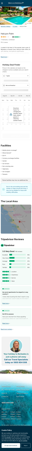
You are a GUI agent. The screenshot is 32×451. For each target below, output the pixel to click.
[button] (16, 15)
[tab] (5, 95)
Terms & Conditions (22, 393)
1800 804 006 (20, 362)
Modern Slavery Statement (23, 390)
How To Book (20, 396)
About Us (4, 393)
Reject (25, 445)
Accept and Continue (11, 445)
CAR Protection (6, 386)
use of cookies (23, 440)
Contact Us (5, 396)
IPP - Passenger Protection (9, 390)
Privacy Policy (20, 386)
